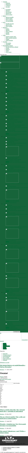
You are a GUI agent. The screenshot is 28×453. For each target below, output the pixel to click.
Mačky (4, 16)
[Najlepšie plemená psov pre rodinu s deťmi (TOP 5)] (14, 101)
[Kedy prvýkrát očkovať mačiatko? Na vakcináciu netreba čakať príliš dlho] (12, 119)
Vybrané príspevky (7, 355)
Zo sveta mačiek (9, 21)
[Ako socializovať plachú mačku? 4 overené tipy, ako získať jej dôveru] (13, 126)
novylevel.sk (22, 452)
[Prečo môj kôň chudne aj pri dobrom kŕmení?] (10, 141)
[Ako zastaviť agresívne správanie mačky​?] (10, 123)
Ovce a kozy (8, 52)
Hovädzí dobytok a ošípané (12, 47)
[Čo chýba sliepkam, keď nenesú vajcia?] (11, 297)
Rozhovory (8, 4)
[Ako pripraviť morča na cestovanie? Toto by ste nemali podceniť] (14, 169)
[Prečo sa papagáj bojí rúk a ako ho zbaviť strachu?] (11, 209)
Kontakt (5, 449)
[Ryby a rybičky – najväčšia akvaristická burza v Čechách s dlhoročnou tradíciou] (12, 287)
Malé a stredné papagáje (11, 38)
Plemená (8, 10)
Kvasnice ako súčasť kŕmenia (12, 156)
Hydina (7, 48)
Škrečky (7, 34)
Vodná (7, 50)
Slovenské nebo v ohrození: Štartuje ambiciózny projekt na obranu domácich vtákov (17, 227)
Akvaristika (8, 43)
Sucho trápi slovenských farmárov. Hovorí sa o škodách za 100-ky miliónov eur (16, 89)
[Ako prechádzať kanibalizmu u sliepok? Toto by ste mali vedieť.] (12, 320)
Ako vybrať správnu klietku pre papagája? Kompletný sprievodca (15, 240)
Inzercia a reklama (7, 448)
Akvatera (5, 41)
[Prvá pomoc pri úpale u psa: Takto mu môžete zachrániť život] (8, 97)
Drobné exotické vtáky (11, 36)
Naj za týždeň (6, 357)
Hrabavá (8, 49)
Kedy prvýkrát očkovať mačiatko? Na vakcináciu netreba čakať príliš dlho (14, 121)
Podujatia (8, 3)
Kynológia (8, 9)
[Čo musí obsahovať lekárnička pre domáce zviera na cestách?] (13, 75)
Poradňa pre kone (10, 23)
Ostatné (7, 32)
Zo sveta (8, 7)
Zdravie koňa (9, 25)
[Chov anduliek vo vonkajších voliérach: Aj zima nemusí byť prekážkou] (10, 213)
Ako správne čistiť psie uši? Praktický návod (16, 110)
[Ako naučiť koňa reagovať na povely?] (11, 144)
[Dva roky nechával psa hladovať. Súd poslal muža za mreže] (12, 83)
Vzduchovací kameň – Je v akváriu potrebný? (16, 277)
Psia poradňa (9, 12)
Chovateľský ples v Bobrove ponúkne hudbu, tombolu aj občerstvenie (16, 81)
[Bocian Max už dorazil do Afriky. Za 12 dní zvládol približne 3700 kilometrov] (9, 72)
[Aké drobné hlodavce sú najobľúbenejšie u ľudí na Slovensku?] (4, 362)
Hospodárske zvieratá (8, 45)
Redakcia (2, 369)
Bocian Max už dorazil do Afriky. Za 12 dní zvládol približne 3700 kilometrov (16, 74)
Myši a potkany (9, 31)
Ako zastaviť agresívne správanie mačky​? (15, 125)
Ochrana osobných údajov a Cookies (11, 447)
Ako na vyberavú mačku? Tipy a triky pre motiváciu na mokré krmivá (12, 417)
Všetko (7, 91)
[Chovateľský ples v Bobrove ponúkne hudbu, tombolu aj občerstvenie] (12, 79)
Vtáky (4, 35)
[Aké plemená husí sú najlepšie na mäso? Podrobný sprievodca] (9, 324)
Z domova (8, 5)
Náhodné (5, 360)
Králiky (7, 28)
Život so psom (9, 14)
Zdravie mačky (9, 18)
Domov (1, 376)
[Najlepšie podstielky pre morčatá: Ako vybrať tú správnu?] (12, 182)
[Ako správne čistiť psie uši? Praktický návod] (10, 109)
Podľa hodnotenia (7, 358)
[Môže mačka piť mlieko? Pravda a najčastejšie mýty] (10, 130)
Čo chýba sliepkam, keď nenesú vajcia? (15, 299)
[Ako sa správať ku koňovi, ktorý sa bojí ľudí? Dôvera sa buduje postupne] (10, 137)
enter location (17, 383)
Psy (4, 8)
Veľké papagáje (9, 40)
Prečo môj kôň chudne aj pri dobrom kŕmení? (16, 143)
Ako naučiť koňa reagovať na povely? (14, 145)
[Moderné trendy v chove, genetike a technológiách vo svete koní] (11, 158)
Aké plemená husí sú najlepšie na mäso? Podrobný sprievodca (15, 326)
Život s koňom (9, 26)
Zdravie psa (8, 13)
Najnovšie (5, 353)
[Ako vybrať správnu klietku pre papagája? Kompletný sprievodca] (12, 238)
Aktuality (5, 1)
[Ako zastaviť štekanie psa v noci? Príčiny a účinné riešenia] (10, 105)
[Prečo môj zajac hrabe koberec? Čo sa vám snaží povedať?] (11, 186)
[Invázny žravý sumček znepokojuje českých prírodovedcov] (12, 272)
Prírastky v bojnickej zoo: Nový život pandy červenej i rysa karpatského (13, 424)
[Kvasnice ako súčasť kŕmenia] (12, 155)
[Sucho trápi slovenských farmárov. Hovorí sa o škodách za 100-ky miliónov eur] (11, 87)
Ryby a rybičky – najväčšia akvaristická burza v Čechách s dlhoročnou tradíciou (16, 289)
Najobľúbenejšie (6, 356)
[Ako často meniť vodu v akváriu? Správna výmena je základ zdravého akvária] (12, 245)
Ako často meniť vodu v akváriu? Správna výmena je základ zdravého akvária (15, 247)
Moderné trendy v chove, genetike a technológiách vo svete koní (13, 160)
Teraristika (8, 44)
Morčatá (7, 30)
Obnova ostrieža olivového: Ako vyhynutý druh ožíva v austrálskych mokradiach (12, 410)
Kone (4, 22)
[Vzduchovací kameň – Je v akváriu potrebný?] (11, 276)
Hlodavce (5, 27)
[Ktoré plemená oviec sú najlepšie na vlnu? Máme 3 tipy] (10, 293)
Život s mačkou (9, 19)
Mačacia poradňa (9, 17)
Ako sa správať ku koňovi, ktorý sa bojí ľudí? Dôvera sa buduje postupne (16, 139)
